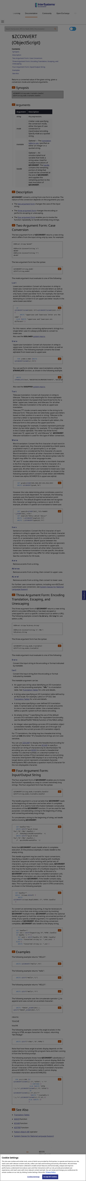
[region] (43, 1167)
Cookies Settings (33, 1177)
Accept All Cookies (50, 1177)
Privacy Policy (51, 1172)
